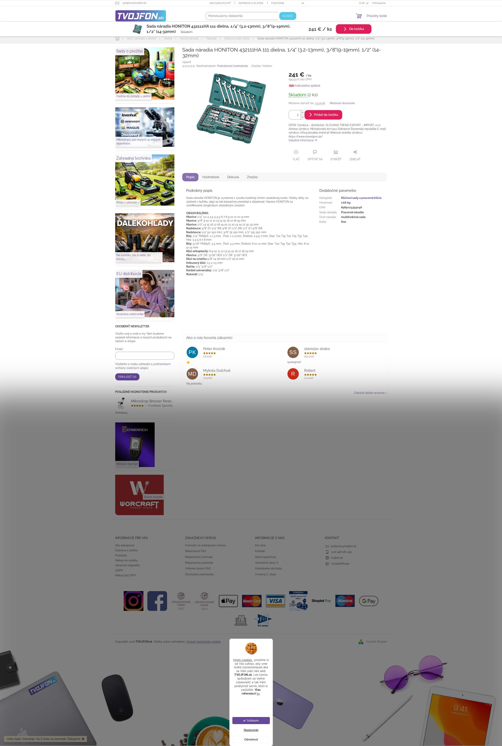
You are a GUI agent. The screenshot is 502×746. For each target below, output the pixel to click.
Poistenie (277, 3)
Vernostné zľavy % (266, 562)
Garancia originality (127, 565)
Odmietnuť (251, 739)
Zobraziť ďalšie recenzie (369, 392)
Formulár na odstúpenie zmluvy (205, 545)
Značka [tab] (252, 177)
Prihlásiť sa (127, 376)
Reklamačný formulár (199, 557)
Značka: (261, 65)
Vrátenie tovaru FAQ (197, 568)
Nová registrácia (265, 557)
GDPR (119, 570)
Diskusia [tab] (233, 177)
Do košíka (356, 29)
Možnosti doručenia (342, 103)
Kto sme (260, 545)
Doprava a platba (251, 3)
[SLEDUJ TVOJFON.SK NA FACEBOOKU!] (157, 600)
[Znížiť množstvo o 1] (303, 117)
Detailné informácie (301, 140)
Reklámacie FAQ (195, 551)
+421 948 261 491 (341, 551)
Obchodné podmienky (199, 574)
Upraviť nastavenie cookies (203, 641)
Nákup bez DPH (125, 575)
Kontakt (260, 551)
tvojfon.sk (337, 557)
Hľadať (287, 16)
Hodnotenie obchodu (268, 568)
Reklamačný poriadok (199, 562)
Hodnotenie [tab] (210, 177)
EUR (362, 3)
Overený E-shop (265, 574)
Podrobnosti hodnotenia (232, 65)
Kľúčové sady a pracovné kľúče (361, 197)
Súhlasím (253, 720)
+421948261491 (340, 563)
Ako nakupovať (220, 3)
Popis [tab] (190, 177)
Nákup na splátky (126, 560)
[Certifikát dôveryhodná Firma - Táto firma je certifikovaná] (181, 600)
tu (258, 693)
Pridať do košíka (326, 115)
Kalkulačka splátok (307, 85)
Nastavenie (251, 730)
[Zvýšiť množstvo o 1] (303, 112)
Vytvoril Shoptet (376, 641)
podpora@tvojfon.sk (343, 546)
